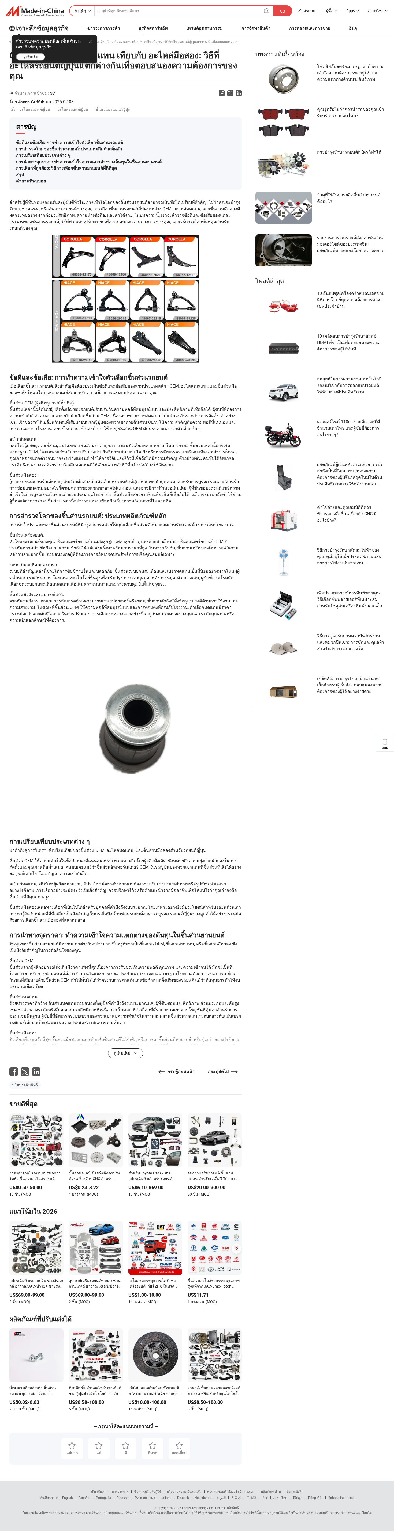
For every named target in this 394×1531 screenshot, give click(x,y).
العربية (221, 1497)
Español (84, 1497)
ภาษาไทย (280, 1497)
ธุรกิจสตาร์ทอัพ (153, 28)
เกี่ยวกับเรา (98, 1491)
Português (103, 1497)
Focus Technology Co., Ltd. (201, 1508)
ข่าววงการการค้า (103, 28)
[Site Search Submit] (282, 10)
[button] (266, 10)
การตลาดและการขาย (309, 28)
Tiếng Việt (315, 1497)
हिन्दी (265, 1497)
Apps (350, 10)
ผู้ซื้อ (329, 10)
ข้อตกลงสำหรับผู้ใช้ (147, 1491)
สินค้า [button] (80, 11)
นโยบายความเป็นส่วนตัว (184, 1491)
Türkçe (297, 1497)
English (67, 1497)
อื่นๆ (353, 28)
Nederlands (203, 1497)
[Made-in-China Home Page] (34, 11)
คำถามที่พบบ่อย (31, 181)
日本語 (251, 1497)
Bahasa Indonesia (341, 1497)
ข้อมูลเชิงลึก (295, 1491)
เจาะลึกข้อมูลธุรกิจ (42, 28)
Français (123, 1497)
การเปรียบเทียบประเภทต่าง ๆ (43, 155)
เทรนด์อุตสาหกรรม (205, 28)
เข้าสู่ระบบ (306, 10)
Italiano (166, 1497)
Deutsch (183, 1497)
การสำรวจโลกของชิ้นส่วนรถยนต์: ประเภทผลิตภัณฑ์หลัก (69, 148)
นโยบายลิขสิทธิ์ (25, 1084)
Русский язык (145, 1497)
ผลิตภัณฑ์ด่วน (271, 1491)
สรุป (20, 174)
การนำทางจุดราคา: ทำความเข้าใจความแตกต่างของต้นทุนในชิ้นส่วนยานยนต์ (89, 161)
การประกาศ (120, 1491)
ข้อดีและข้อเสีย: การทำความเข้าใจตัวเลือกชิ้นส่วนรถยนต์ (69, 142)
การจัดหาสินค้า (255, 28)
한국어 (236, 1497)
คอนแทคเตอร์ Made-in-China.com (231, 1491)
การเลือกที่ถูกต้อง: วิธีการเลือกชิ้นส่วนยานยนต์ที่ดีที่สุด (66, 168)
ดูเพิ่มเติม (30, 56)
